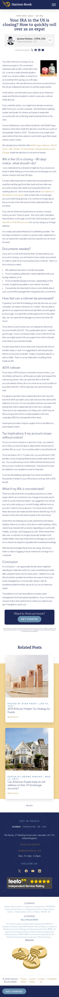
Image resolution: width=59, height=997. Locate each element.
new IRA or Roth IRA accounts (15, 222)
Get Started (29, 619)
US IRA (39, 16)
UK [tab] (39, 827)
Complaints (51, 979)
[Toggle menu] (54, 5)
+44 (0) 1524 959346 (29, 845)
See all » (29, 805)
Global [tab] (16, 827)
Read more (29, 940)
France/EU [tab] (29, 827)
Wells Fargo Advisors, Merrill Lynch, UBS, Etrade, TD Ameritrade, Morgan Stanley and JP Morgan (29, 149)
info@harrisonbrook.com (29, 851)
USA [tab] (44, 827)
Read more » (13, 717)
